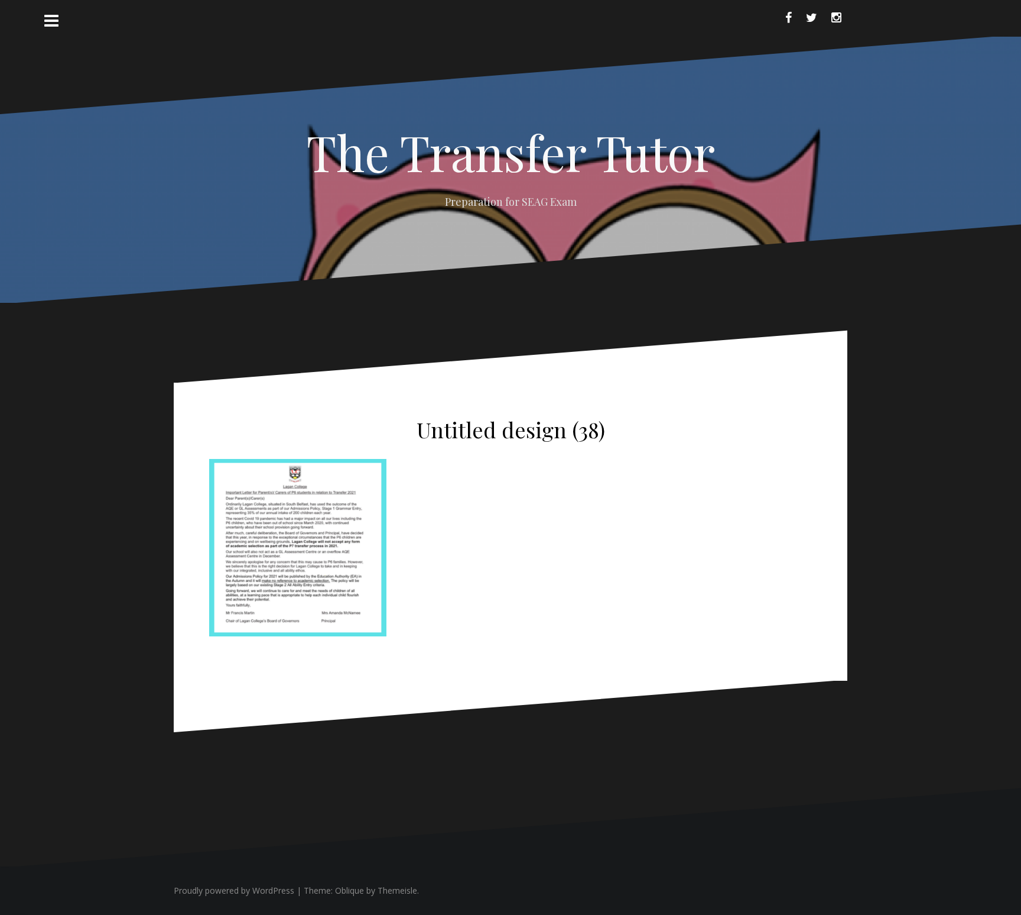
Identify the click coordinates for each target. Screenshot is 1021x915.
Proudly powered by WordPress (234, 890)
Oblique (349, 890)
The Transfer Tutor (511, 152)
